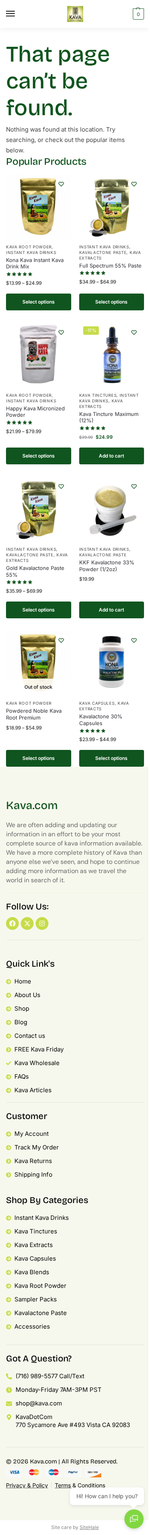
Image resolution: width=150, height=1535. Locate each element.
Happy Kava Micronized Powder (35, 411)
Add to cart (111, 456)
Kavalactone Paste (103, 252)
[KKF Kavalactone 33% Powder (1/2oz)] (111, 509)
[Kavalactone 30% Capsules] (111, 663)
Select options (38, 302)
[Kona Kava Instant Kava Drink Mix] (38, 206)
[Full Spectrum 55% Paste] (111, 206)
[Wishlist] (61, 184)
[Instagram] (42, 923)
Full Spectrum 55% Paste (110, 265)
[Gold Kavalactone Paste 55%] (38, 509)
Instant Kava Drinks (31, 252)
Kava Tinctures (98, 395)
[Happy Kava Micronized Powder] (38, 355)
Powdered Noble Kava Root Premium (34, 714)
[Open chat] (134, 1519)
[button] (137, 14)
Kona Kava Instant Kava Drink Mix (35, 263)
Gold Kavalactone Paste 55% (35, 571)
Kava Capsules (97, 703)
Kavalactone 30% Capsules (100, 719)
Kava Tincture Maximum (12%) (108, 417)
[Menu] (18, 14)
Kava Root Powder (29, 246)
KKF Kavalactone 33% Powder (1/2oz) (106, 565)
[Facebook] (12, 923)
